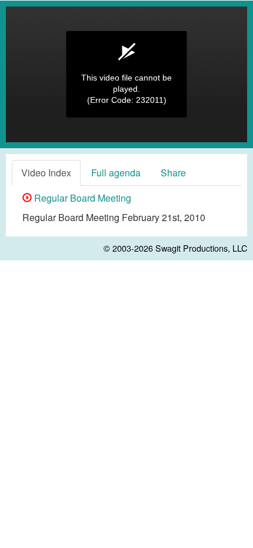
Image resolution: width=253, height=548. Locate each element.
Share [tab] (173, 172)
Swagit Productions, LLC (201, 248)
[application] (126, 74)
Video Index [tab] (46, 172)
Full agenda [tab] (116, 172)
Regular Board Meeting (81, 198)
